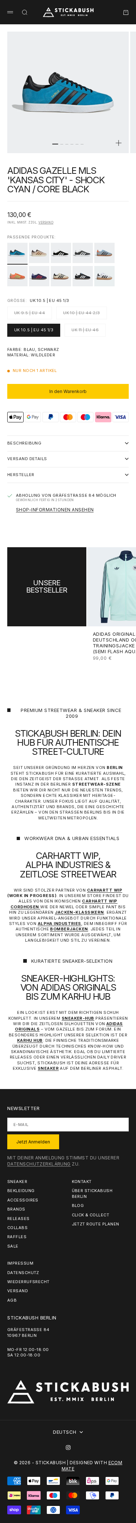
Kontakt (82, 1181)
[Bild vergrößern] (118, 143)
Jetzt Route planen (95, 1224)
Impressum (20, 1263)
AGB (12, 1300)
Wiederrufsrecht (28, 1281)
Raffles (16, 1236)
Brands (16, 1209)
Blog (78, 1205)
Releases (18, 1218)
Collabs (17, 1227)
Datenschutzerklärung (39, 1164)
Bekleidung (20, 1190)
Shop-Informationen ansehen (55, 509)
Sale (12, 1246)
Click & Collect (91, 1214)
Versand (45, 222)
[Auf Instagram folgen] (68, 1447)
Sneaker (17, 1181)
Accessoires (22, 1200)
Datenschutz (23, 1272)
